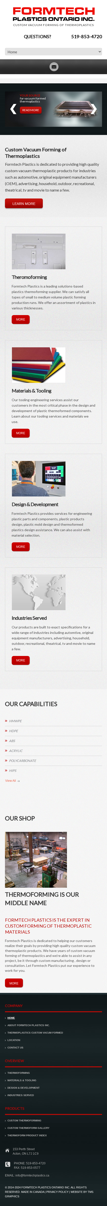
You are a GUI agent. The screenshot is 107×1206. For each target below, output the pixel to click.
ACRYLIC (15, 751)
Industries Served (20, 1095)
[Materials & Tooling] (39, 365)
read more (30, 110)
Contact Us (15, 1047)
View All (10, 780)
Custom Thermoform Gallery (28, 1128)
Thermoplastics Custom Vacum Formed (35, 1032)
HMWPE (15, 721)
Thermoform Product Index (27, 1135)
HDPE (13, 731)
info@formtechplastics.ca (32, 1175)
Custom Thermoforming (24, 1120)
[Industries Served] (39, 592)
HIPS (12, 771)
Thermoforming (18, 1073)
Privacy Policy (57, 1191)
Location (13, 1040)
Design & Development (23, 1087)
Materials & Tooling (21, 1080)
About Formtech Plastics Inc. (28, 1025)
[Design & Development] (39, 479)
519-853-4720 (86, 36)
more (20, 319)
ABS (12, 741)
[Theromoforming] (39, 251)
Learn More (23, 204)
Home (11, 1017)
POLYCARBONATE (22, 761)
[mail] (54, 66)
